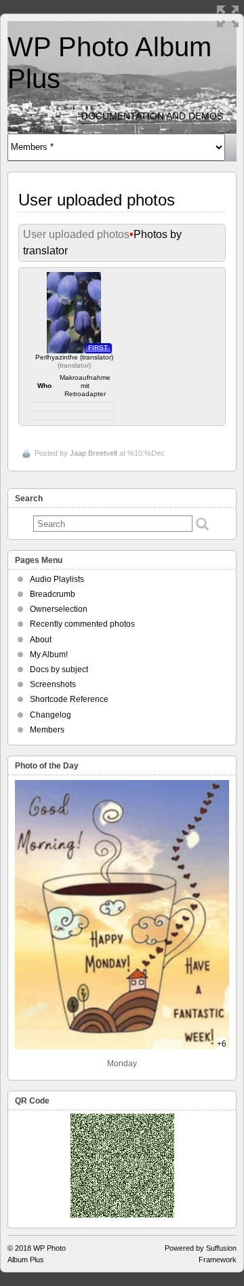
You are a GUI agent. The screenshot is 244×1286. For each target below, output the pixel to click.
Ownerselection (58, 609)
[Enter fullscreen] (228, 16)
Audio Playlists (57, 579)
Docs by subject (59, 669)
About (41, 639)
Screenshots (53, 684)
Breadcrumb (52, 594)
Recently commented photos (82, 624)
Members (47, 730)
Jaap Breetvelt (93, 453)
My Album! (49, 654)
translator (74, 365)
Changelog (50, 715)
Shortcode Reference (69, 699)
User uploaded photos (76, 234)
